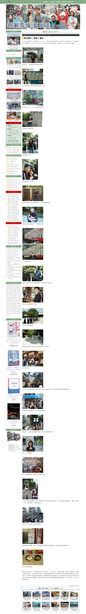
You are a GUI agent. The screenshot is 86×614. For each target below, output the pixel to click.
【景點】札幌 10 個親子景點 (12, 240)
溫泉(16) (10, 310)
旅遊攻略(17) (8, 297)
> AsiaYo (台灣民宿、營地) (13, 133)
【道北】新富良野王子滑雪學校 (13, 210)
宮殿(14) (11, 294)
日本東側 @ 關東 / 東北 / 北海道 (14, 182)
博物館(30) (16, 290)
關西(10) (8, 290)
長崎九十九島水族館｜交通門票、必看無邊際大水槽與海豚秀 (17, 66)
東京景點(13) (14, 305)
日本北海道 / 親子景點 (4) (13, 237)
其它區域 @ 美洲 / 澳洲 (12, 185)
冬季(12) (8, 314)
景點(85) (18, 311)
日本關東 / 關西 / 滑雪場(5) (13, 194)
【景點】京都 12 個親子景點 (12, 233)
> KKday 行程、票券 (12, 137)
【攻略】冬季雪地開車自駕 (12, 207)
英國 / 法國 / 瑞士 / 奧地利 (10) (14, 168)
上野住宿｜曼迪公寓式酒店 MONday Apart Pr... (17, 86)
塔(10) (18, 297)
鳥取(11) (11, 313)
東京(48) (12, 295)
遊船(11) (8, 294)
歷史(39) (15, 292)
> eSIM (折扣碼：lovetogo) (14, 142)
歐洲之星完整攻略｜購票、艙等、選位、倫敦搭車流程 (10, 86)
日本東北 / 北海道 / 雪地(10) (13, 204)
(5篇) (61, 588)
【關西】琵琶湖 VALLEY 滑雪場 (13, 199)
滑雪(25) (19, 289)
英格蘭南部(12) (13, 284)
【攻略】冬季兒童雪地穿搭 (12, 206)
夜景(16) (14, 287)
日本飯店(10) (14, 310)
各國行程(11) (10, 292)
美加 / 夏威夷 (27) (11, 170)
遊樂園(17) (11, 298)
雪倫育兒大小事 (11, 189)
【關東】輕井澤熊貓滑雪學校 (12, 196)
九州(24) (19, 305)
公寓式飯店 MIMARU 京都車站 (14, 110)
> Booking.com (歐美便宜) (13, 132)
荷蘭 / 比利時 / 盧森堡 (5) (13, 166)
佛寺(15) (10, 300)
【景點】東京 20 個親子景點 (12, 230)
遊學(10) (19, 313)
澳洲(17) (12, 302)
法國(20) (15, 294)
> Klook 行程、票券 (12, 138)
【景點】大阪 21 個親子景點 (12, 232)
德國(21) (14, 300)
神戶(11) (10, 311)
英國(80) (8, 284)
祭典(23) (8, 289)
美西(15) (17, 286)
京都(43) (17, 300)
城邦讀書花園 (12, 345)
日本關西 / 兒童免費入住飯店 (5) (14, 147)
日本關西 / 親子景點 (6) (12, 225)
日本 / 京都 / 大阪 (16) (12, 159)
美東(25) (14, 311)
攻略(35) (16, 289)
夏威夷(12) (17, 308)
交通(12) (10, 305)
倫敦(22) (10, 287)
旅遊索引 (51, 31)
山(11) (13, 303)
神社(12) (17, 306)
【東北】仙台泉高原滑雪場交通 (13, 212)
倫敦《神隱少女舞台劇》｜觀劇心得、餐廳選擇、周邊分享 (10, 77)
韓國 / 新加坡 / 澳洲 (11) (13, 171)
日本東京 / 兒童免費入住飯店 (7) (14, 149)
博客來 (17, 345)
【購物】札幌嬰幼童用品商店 (12, 243)
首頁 (39, 35)
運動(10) (16, 303)
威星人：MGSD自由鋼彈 (14, 120)
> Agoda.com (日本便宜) (13, 130)
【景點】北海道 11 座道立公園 (13, 242)
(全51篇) (52, 588)
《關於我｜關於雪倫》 (14, 45)
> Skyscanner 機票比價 (13, 127)
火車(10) (10, 303)
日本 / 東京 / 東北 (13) (12, 158)
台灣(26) (19, 294)
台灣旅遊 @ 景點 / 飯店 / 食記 (14, 187)
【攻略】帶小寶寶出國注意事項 (13, 229)
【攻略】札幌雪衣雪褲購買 (12, 209)
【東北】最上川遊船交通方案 (12, 218)
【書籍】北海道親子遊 (11, 238)
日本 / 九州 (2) (11, 163)
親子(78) (12, 290)
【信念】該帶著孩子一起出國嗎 (13, 227)
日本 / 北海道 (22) (11, 161)
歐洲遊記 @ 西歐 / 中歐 (12, 178)
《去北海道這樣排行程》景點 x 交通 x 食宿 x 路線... (17, 77)
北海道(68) (18, 287)
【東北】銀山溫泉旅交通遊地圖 (13, 214)
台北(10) (12, 308)
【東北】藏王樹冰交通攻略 (12, 217)
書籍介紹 (12, 374)
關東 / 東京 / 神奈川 (46, 35)
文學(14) (18, 284)
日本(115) (16, 298)
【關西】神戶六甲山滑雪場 (12, 201)
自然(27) (8, 295)
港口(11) (16, 302)
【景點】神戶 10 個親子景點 (12, 235)
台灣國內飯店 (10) (11, 173)
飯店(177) (13, 286)
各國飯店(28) (14, 297)
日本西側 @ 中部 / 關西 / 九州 (14, 180)
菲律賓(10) (15, 313)
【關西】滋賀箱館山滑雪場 (12, 202)
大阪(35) (12, 289)
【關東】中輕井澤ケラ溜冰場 (12, 197)
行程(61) (15, 295)
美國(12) (19, 295)
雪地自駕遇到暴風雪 (14, 100)
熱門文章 (56, 31)
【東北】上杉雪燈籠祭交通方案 (13, 220)
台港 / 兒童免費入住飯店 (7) (13, 152)
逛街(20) (19, 292)
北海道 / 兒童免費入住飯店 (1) (14, 151)
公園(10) (8, 306)
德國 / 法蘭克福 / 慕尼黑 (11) (13, 164)
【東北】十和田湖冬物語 (12, 215)
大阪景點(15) (12, 306)
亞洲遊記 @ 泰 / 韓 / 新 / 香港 (14, 184)
